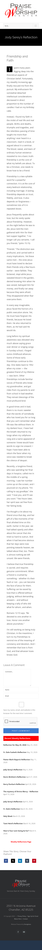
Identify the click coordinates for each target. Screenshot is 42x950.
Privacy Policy (22, 916)
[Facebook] (6, 860)
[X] (13, 860)
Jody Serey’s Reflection (12, 769)
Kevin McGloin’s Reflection (14, 777)
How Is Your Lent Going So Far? (16, 831)
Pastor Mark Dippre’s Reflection (16, 759)
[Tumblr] (27, 860)
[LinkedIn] (20, 860)
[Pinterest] (34, 860)
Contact (25, 919)
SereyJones (27, 924)
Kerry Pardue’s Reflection (14, 784)
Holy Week (7, 816)
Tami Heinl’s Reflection (13, 823)
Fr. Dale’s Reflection (11, 809)
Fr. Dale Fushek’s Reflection (14, 752)
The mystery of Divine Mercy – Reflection (20, 791)
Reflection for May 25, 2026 (14, 745)
